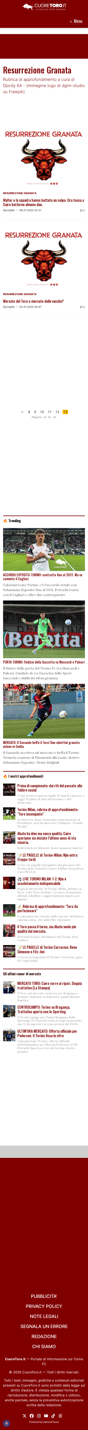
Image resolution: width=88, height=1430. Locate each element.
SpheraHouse (51, 1421)
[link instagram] (39, 1415)
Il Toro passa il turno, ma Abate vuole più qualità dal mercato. (46, 929)
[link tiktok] (53, 1415)
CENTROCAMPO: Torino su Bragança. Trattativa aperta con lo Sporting (43, 1009)
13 (65, 412)
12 (57, 412)
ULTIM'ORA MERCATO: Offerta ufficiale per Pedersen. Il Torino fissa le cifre (47, 1033)
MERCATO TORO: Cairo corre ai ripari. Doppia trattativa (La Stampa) (49, 985)
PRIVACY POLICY (44, 1306)
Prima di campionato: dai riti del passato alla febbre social (49, 788)
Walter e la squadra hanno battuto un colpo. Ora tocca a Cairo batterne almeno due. (43, 202)
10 (42, 412)
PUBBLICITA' (44, 1296)
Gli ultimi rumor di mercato (22, 973)
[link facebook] (32, 1415)
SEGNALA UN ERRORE (44, 1326)
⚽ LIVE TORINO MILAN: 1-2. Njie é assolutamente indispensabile (41, 881)
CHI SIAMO (44, 1346)
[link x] (25, 1415)
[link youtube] (46, 1415)
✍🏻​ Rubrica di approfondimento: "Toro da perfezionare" (47, 908)
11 (50, 412)
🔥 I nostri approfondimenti (23, 776)
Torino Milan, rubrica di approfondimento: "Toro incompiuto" (47, 812)
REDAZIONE (44, 1336)
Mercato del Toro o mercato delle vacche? (33, 301)
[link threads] (60, 1415)
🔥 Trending (12, 520)
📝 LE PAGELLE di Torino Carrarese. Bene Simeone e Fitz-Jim (47, 949)
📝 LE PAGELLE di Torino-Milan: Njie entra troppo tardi (47, 857)
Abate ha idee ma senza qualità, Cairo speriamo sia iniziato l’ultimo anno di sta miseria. (46, 838)
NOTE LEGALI (44, 1316)
